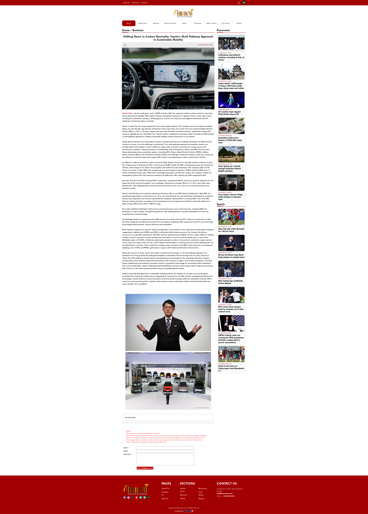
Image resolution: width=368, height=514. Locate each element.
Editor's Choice (212, 23)
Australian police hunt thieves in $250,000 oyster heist (230, 140)
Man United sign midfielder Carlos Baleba (230, 282)
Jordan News (142, 23)
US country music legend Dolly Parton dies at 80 (229, 113)
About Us (126, 3)
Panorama (197, 23)
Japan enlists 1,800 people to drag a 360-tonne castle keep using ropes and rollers (231, 85)
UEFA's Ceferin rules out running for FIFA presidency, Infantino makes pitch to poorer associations (231, 339)
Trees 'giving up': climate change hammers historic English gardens (229, 168)
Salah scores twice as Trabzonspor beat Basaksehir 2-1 (231, 368)
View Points (225, 23)
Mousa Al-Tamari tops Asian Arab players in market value (231, 256)
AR (244, 3)
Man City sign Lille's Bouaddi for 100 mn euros (231, 230)
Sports (221, 204)
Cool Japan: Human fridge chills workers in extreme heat (230, 197)
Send (145, 468)
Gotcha (239, 23)
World (184, 23)
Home (129, 23)
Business (156, 23)
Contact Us (135, 3)
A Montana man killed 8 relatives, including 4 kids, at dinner (231, 57)
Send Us (144, 3)
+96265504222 (229, 496)
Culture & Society (170, 23)
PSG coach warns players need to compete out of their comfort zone (231, 309)
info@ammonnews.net (224, 493)
